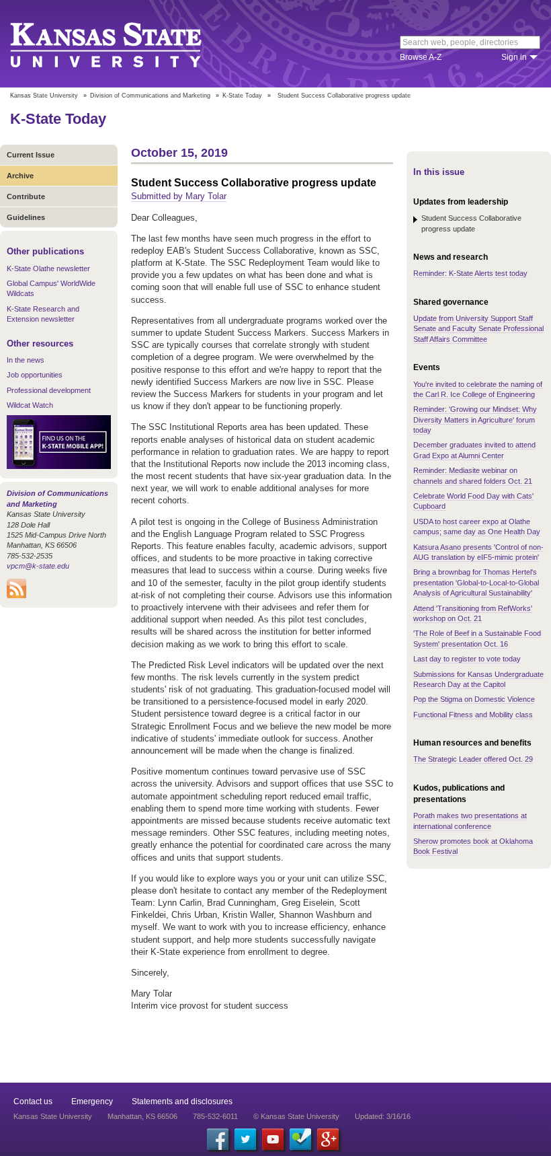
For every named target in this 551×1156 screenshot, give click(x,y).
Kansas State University (122, 43)
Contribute (26, 196)
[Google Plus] (328, 1139)
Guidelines (26, 217)
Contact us (32, 1101)
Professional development (49, 390)
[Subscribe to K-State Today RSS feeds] (16, 595)
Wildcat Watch (30, 405)
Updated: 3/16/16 (383, 1116)
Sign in (514, 57)
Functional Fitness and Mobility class (473, 715)
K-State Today (242, 95)
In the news (25, 360)
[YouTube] (273, 1139)
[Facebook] (217, 1139)
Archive (20, 176)
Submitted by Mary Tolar (178, 196)
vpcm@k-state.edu (38, 566)
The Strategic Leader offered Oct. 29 (473, 759)
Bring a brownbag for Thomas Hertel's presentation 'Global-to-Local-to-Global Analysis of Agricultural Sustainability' (476, 582)
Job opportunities (34, 375)
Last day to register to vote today (467, 659)
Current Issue (30, 155)
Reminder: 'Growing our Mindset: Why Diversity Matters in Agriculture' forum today (475, 419)
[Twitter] (245, 1139)
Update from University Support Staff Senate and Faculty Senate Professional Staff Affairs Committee (478, 328)
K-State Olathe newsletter (48, 268)
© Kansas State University (296, 1116)
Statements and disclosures (182, 1101)
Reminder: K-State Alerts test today (470, 273)
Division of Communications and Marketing (150, 95)
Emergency (92, 1101)
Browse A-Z (420, 57)
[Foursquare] (300, 1139)
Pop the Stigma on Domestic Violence (474, 699)
